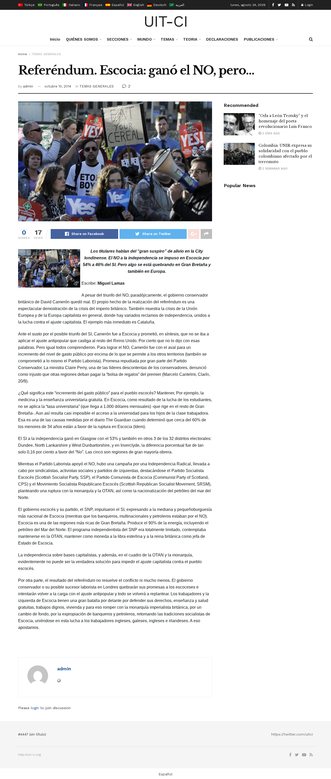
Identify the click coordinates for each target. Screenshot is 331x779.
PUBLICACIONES (259, 39)
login (35, 708)
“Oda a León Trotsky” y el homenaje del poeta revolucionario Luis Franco (285, 121)
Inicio (55, 39)
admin (28, 86)
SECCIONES (118, 39)
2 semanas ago (274, 168)
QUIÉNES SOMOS (82, 39)
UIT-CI (166, 21)
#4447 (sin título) (32, 734)
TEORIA (190, 39)
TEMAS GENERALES (46, 54)
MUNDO (144, 39)
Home (22, 54)
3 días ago (270, 133)
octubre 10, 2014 (57, 86)
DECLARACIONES (222, 39)
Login (308, 5)
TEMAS (167, 39)
